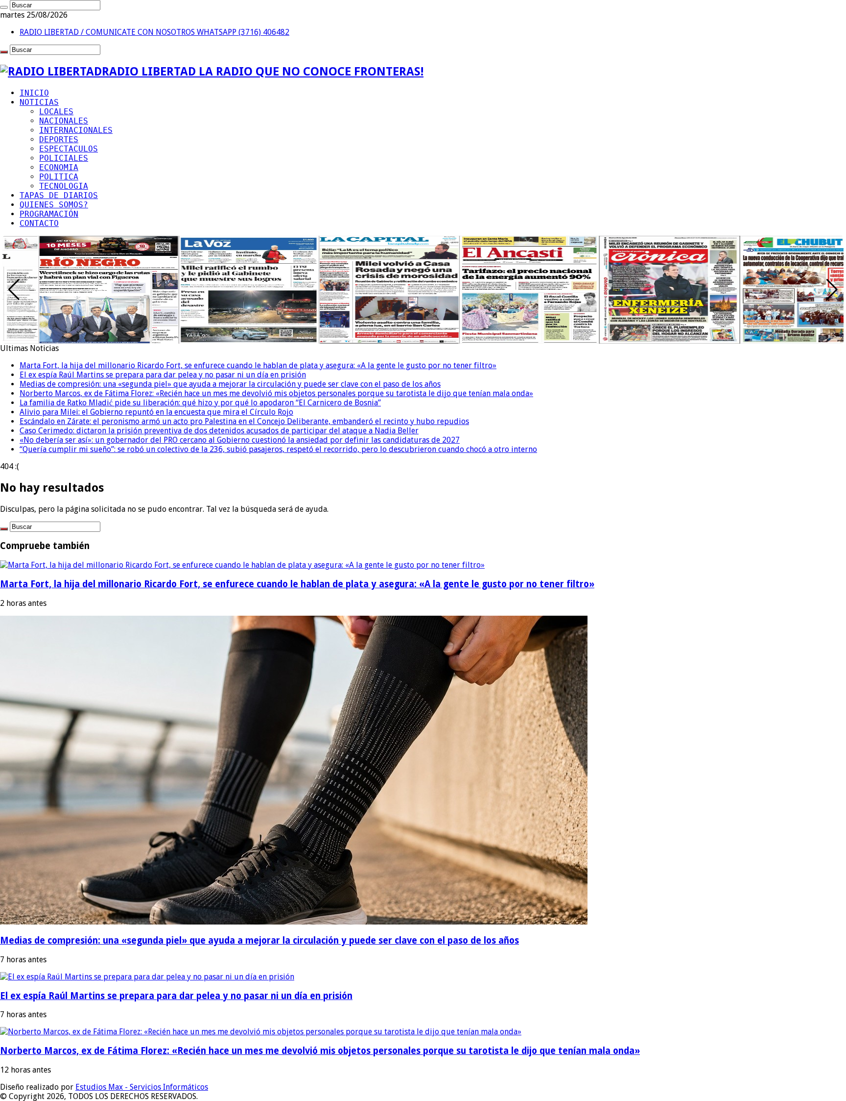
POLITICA (58, 176)
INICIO (34, 93)
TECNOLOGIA (63, 186)
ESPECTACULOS (68, 148)
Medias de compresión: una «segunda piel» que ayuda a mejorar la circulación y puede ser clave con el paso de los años (230, 384)
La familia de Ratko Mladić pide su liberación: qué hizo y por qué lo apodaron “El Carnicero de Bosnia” (200, 402)
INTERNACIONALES (76, 130)
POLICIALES (63, 158)
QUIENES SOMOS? (54, 204)
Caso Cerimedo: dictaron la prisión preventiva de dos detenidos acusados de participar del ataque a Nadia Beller (219, 430)
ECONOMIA (58, 167)
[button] (832, 289)
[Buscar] (4, 7)
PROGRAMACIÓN (49, 214)
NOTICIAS (39, 102)
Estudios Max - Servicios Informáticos (141, 1087)
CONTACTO (39, 223)
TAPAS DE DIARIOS (59, 195)
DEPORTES (58, 139)
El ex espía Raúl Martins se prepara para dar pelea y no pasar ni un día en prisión (163, 374)
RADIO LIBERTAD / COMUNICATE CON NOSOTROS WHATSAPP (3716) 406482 (154, 32)
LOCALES (56, 111)
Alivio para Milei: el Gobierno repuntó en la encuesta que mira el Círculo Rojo (156, 412)
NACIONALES (63, 120)
